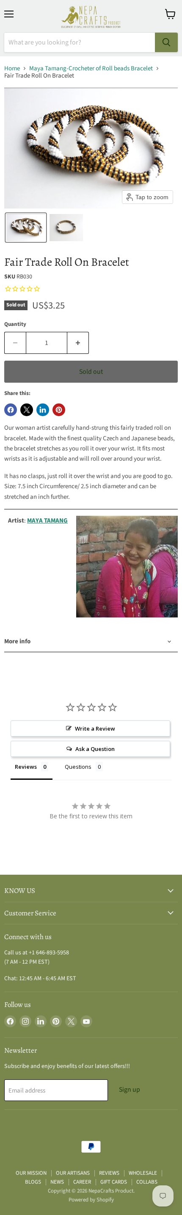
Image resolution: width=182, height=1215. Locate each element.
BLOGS (33, 1182)
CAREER (82, 1182)
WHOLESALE (143, 1173)
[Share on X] (26, 409)
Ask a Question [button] (95, 749)
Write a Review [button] (95, 728)
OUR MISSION (31, 1173)
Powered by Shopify (91, 1200)
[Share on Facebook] (10, 409)
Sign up (129, 1089)
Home (12, 68)
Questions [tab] (78, 766)
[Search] (166, 42)
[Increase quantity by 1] (78, 343)
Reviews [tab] (26, 766)
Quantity (15, 324)
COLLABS (146, 1182)
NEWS (57, 1182)
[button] (26, 227)
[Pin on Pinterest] (58, 409)
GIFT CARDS (113, 1182)
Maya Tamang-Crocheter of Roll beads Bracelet (91, 68)
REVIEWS (109, 1173)
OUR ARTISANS (73, 1173)
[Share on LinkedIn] (42, 409)
